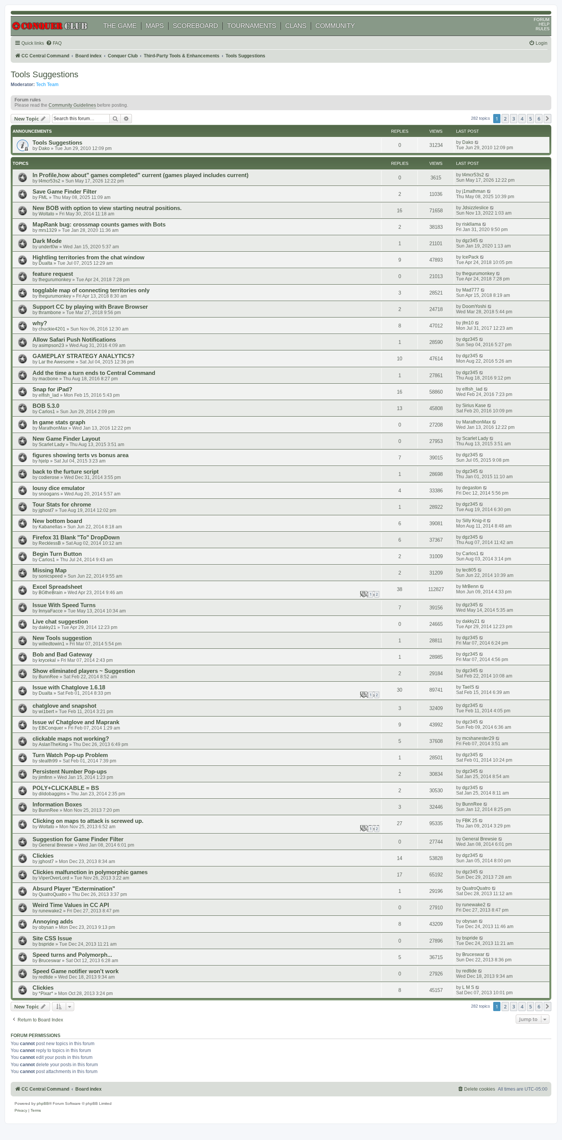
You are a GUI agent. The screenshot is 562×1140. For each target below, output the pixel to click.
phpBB (43, 1103)
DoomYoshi (474, 306)
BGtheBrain (51, 592)
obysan (46, 927)
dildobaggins (52, 793)
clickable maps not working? (70, 739)
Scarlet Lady (52, 444)
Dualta (45, 263)
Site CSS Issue (52, 938)
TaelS (468, 687)
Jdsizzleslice (475, 207)
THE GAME (119, 25)
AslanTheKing (53, 744)
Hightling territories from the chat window (88, 257)
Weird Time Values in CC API (70, 905)
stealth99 (48, 761)
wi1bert (46, 711)
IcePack (470, 257)
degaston (472, 487)
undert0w (48, 246)
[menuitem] (54, 43)
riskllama (471, 224)
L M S (468, 987)
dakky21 (47, 627)
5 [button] (530, 118)
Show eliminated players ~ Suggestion (83, 671)
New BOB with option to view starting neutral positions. (107, 208)
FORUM (541, 19)
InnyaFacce (51, 611)
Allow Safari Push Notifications (74, 340)
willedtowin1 (52, 644)
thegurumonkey (55, 279)
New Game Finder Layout (66, 439)
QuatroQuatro (53, 894)
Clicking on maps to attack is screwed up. (87, 821)
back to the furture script (65, 472)
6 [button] (539, 118)
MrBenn (470, 586)
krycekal (47, 660)
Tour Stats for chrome (61, 505)
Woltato (46, 214)
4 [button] (522, 118)
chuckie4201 (52, 329)
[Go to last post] (476, 142)
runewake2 (50, 911)
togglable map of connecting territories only (90, 290)
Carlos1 (47, 411)
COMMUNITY (335, 25)
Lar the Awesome (57, 362)
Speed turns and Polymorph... (72, 955)
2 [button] (505, 118)
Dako (44, 148)
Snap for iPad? (52, 389)
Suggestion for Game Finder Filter (77, 839)
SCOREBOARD (195, 25)
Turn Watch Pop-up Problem (70, 755)
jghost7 (46, 510)
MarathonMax (53, 428)
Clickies (43, 856)
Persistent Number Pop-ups (69, 772)
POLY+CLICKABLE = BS (65, 788)
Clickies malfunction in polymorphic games (90, 872)
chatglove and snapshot (64, 706)
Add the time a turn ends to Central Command (93, 373)
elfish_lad (49, 395)
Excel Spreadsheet (57, 587)
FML (43, 197)
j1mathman (474, 191)
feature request (52, 274)
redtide (46, 977)
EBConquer (51, 728)
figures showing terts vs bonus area (80, 455)
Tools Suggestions (44, 74)
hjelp (44, 461)
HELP (544, 24)
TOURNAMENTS (251, 25)
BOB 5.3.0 (45, 406)
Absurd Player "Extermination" (73, 889)
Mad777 (470, 290)
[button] (547, 118)
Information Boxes (57, 804)
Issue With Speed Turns (64, 605)
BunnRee (48, 676)
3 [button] (513, 118)
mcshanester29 (478, 738)
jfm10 (468, 323)
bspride (46, 944)
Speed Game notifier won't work (75, 971)
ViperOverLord (54, 878)
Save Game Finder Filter (64, 192)
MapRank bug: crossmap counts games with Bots (99, 224)
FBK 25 (470, 820)
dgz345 (470, 240)
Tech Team (47, 84)
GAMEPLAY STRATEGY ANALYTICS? (83, 356)
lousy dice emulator (58, 488)
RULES (542, 28)
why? (39, 323)
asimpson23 (51, 345)
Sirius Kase (474, 405)
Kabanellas (50, 526)
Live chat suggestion (60, 622)
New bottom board (57, 521)
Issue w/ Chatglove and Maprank (75, 722)
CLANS (295, 25)
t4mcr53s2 (49, 181)
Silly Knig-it (474, 520)
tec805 (469, 570)
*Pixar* (46, 993)
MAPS (155, 25)
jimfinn (45, 777)
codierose (49, 477)
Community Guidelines (72, 105)
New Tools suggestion (62, 638)
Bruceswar (50, 960)
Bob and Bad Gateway (62, 654)
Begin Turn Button (57, 554)
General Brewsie (56, 845)
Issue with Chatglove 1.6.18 (68, 687)
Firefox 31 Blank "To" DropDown (76, 537)
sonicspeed (51, 576)
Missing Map (49, 570)
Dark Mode (47, 241)
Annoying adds (52, 922)
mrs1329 (48, 230)
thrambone (50, 312)
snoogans (49, 494)
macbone (48, 378)
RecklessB (50, 543)
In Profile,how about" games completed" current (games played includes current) (140, 175)
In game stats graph (58, 422)
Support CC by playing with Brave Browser (90, 307)
